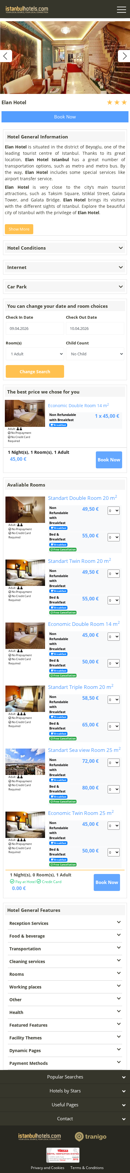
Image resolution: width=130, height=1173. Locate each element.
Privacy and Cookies (47, 1167)
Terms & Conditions (87, 1167)
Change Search (35, 371)
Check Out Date (81, 317)
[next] (124, 56)
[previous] (6, 56)
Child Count (77, 343)
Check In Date (19, 317)
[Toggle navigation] (121, 10)
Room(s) (13, 343)
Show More (19, 229)
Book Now (65, 117)
